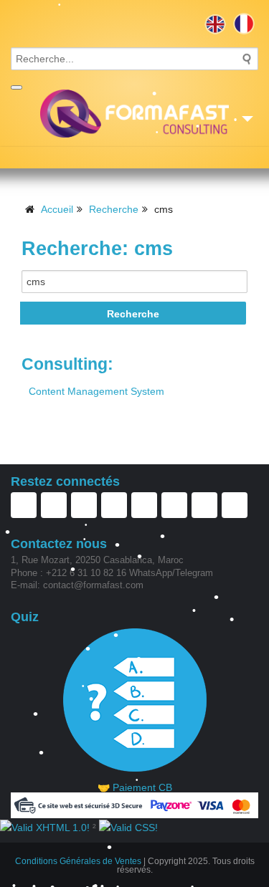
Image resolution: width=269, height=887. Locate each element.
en (215, 23)
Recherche (113, 209)
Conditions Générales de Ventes (78, 861)
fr (244, 23)
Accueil (57, 209)
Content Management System (96, 391)
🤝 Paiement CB (135, 787)
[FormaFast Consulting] (134, 114)
